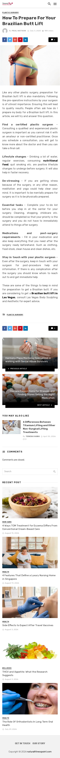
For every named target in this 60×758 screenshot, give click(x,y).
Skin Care (7, 522)
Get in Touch (22, 743)
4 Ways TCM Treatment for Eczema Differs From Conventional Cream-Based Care (29, 527)
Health (5, 572)
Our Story (38, 743)
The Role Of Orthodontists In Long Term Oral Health (27, 723)
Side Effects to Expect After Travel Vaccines (27, 625)
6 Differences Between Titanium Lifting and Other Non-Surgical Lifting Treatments (39, 427)
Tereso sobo (33, 436)
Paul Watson (19, 31)
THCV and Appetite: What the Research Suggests (25, 673)
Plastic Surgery (10, 12)
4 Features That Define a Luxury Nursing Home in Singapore (29, 577)
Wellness (7, 668)
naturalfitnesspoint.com (39, 751)
